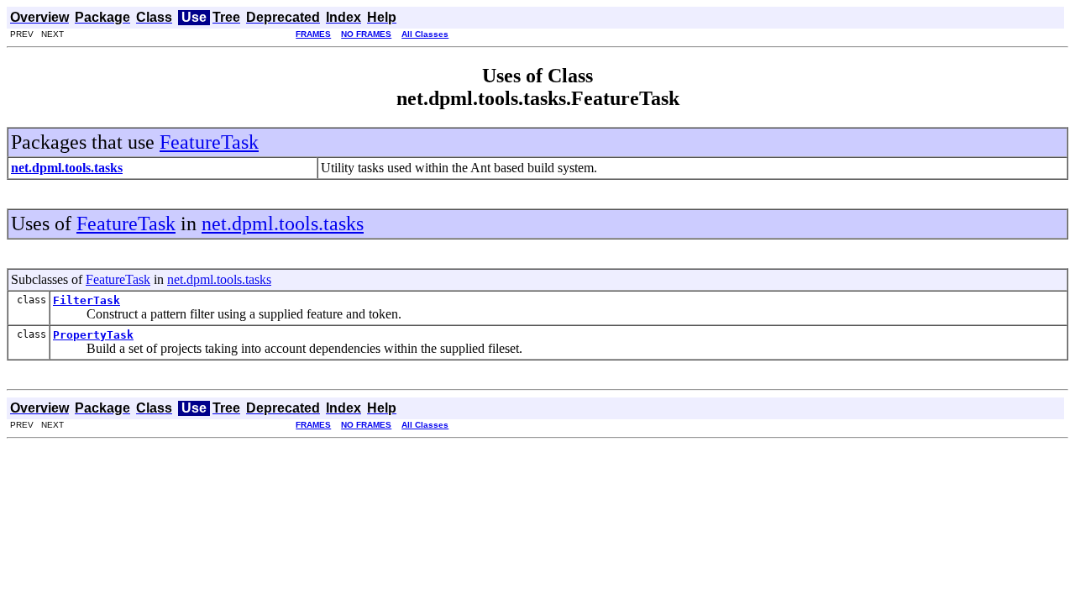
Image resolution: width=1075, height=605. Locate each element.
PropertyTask (93, 335)
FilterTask (86, 300)
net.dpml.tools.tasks (283, 223)
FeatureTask (209, 142)
